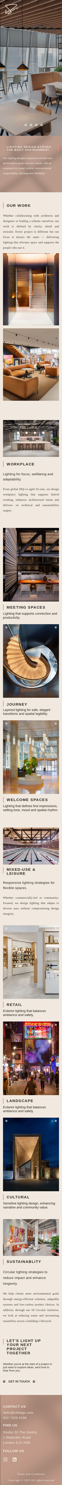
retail (14, 1005)
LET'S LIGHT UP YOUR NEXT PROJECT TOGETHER (24, 1347)
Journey (17, 704)
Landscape (20, 1101)
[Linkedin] (14, 1459)
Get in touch (19, 1381)
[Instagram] (5, 1459)
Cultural (18, 1197)
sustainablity (24, 1262)
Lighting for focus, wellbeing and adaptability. (28, 476)
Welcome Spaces (27, 800)
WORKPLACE (21, 464)
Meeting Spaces (26, 607)
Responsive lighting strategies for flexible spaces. (29, 885)
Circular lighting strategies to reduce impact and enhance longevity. (25, 1277)
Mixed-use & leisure (21, 871)
